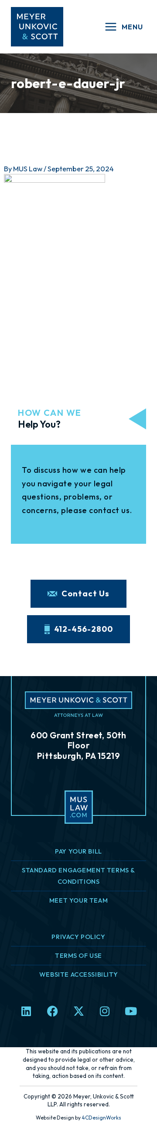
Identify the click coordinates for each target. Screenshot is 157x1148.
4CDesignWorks (101, 1117)
